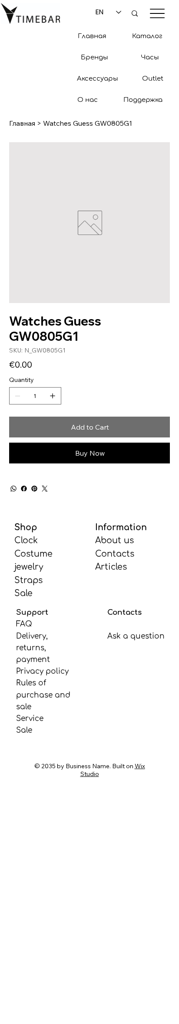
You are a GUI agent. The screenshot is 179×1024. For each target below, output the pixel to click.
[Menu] (157, 13)
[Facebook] (24, 488)
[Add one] (52, 395)
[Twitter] (44, 488)
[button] (94, 57)
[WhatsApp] (13, 488)
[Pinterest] (34, 488)
